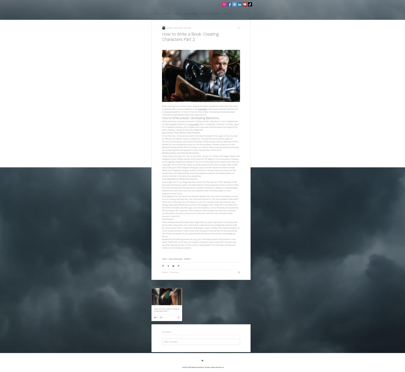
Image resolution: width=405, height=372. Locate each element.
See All (248, 284)
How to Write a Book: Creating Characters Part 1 (166, 310)
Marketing (187, 258)
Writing (164, 258)
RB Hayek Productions (198, 4)
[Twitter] (234, 4)
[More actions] (239, 28)
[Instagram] (224, 4)
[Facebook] (229, 4)
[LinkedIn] (240, 4)
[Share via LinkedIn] (173, 266)
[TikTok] (250, 4)
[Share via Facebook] (163, 266)
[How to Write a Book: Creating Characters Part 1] (167, 296)
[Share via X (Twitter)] (168, 266)
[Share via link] (179, 266)
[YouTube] (245, 4)
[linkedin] (202, 360)
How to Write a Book (176, 258)
